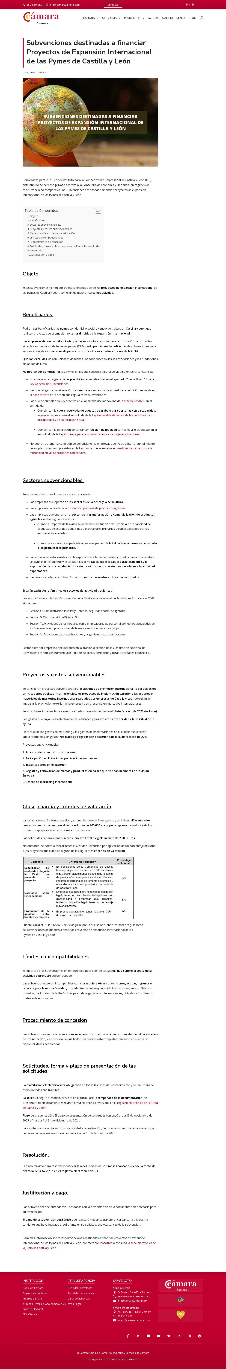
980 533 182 (142, 1296)
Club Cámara (30, 1314)
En (193, 4)
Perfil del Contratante (80, 1288)
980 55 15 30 (125, 1316)
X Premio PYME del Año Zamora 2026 (44, 1304)
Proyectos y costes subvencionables (51, 229)
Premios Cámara (32, 1298)
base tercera (41, 395)
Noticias (43, 72)
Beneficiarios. (38, 220)
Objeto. (34, 216)
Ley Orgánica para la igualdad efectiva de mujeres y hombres (99, 434)
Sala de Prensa (174, 18)
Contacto (113, 4)
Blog (192, 18)
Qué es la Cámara (33, 1288)
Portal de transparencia (81, 1293)
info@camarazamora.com (65, 5)
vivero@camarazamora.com (134, 1320)
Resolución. (36, 250)
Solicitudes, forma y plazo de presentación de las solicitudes (65, 246)
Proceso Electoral (33, 1309)
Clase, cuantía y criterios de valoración (52, 233)
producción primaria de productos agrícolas (96, 508)
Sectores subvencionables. (45, 224)
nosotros (106, 1243)
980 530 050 (34, 5)
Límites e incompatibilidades (46, 237)
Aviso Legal (74, 1304)
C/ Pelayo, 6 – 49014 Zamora (134, 1292)
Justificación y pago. (43, 254)
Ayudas (153, 18)
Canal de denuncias (79, 1298)
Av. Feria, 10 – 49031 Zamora (134, 1311)
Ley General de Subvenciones (49, 384)
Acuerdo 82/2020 (133, 401)
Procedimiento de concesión (46, 241)
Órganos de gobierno (35, 1293)
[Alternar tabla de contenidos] (96, 211)
